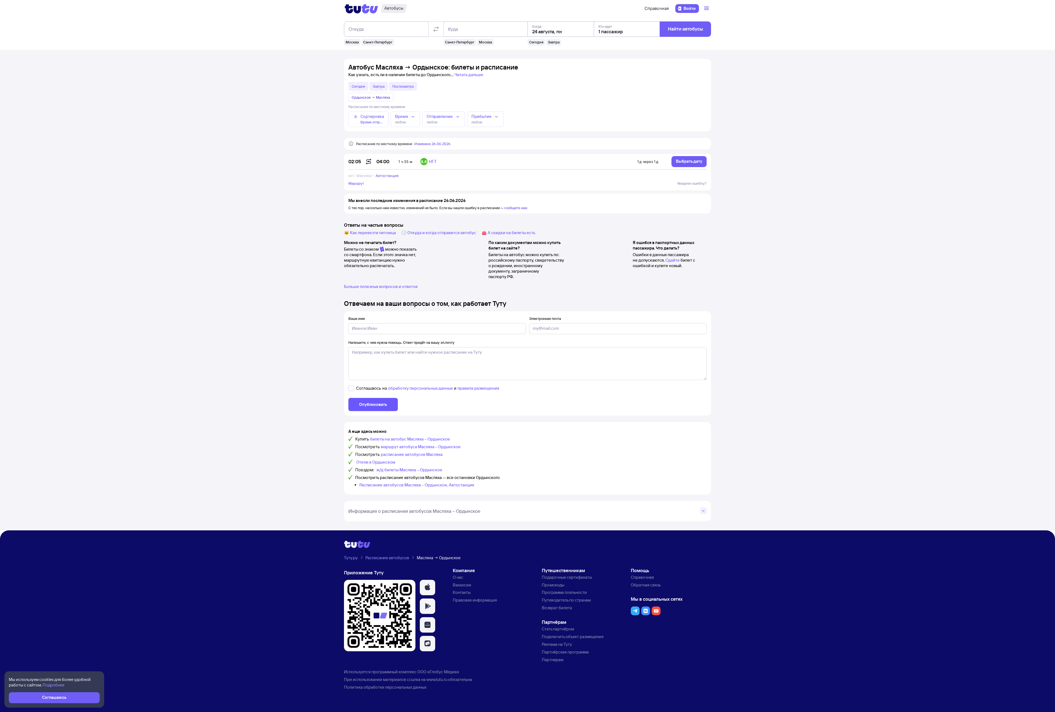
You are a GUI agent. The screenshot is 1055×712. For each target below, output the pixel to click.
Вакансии (462, 585)
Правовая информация (475, 600)
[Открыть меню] (707, 8)
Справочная (657, 8)
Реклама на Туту (557, 644)
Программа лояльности (564, 592)
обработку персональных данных (420, 388)
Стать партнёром (558, 628)
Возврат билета (557, 607)
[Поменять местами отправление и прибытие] (436, 29)
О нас (458, 577)
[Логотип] (361, 8)
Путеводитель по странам (566, 600)
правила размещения (478, 388)
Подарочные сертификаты (567, 577)
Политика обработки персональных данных (385, 687)
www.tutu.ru (436, 679)
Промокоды (553, 585)
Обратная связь (646, 585)
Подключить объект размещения (573, 636)
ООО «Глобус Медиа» (438, 671)
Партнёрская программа (565, 652)
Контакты (462, 592)
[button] (427, 587)
